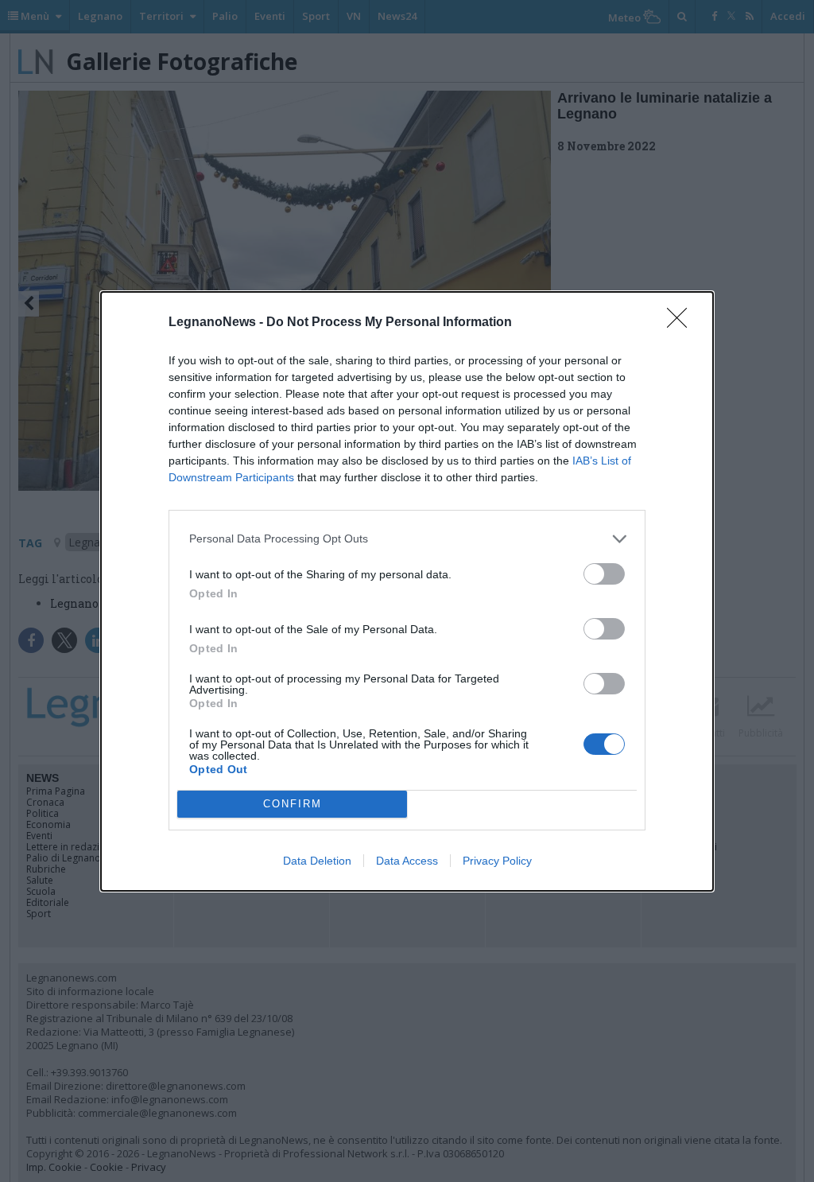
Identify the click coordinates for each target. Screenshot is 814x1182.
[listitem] (407, 539)
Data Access (407, 860)
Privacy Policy (497, 860)
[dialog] (407, 591)
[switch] (604, 574)
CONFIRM (292, 804)
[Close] (682, 323)
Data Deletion (317, 860)
